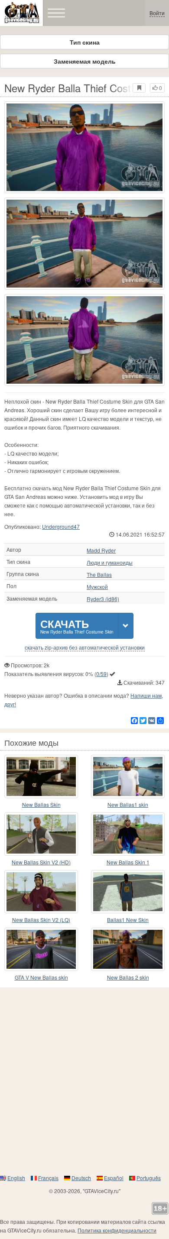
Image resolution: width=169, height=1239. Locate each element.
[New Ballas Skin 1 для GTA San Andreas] (128, 834)
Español (114, 1177)
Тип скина (85, 42)
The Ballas (99, 575)
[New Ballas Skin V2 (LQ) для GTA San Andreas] (41, 891)
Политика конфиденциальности (117, 1230)
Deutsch (81, 1177)
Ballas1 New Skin (128, 919)
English (16, 1177)
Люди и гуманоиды (110, 562)
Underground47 (61, 526)
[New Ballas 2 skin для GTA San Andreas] (128, 949)
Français (48, 1177)
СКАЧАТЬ (77, 625)
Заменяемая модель (85, 61)
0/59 (101, 673)
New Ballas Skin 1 (128, 862)
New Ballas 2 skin (128, 977)
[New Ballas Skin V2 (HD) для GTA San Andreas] (41, 834)
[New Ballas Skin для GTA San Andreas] (41, 776)
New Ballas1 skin (127, 804)
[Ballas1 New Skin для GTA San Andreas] (128, 891)
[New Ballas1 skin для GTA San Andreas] (128, 776)
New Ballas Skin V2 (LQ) (41, 919)
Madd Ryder (101, 550)
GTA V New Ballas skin (41, 977)
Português (148, 1177)
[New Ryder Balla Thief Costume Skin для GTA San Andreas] (84, 147)
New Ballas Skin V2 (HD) (41, 862)
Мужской (97, 587)
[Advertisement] (84, 1080)
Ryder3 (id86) (103, 599)
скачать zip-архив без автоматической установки (85, 647)
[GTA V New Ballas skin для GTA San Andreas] (41, 949)
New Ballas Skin (41, 804)
